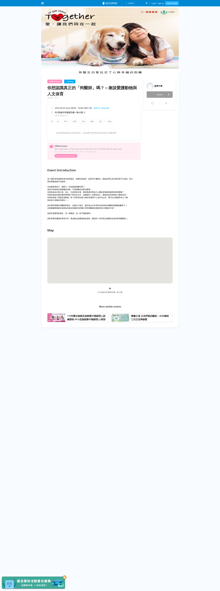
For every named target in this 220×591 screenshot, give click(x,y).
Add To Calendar (101, 108)
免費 (74, 121)
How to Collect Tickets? (66, 156)
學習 (65, 121)
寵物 (109, 121)
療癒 (92, 121)
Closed (159, 94)
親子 (101, 121)
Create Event (172, 3)
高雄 (83, 121)
